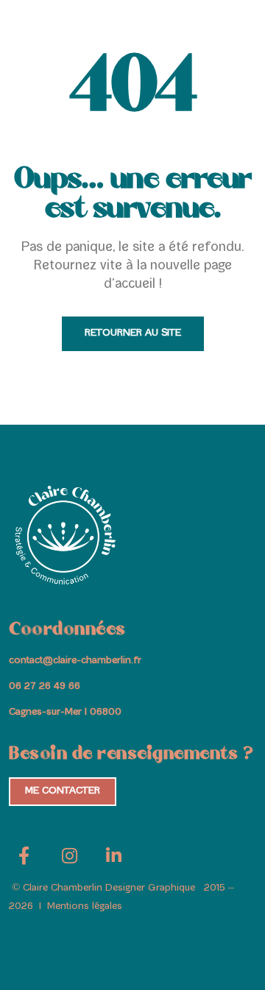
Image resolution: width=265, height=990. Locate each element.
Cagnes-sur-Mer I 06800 (65, 712)
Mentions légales (83, 907)
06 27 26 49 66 (44, 687)
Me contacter (62, 791)
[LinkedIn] (113, 861)
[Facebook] (23, 861)
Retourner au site (133, 333)
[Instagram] (69, 861)
